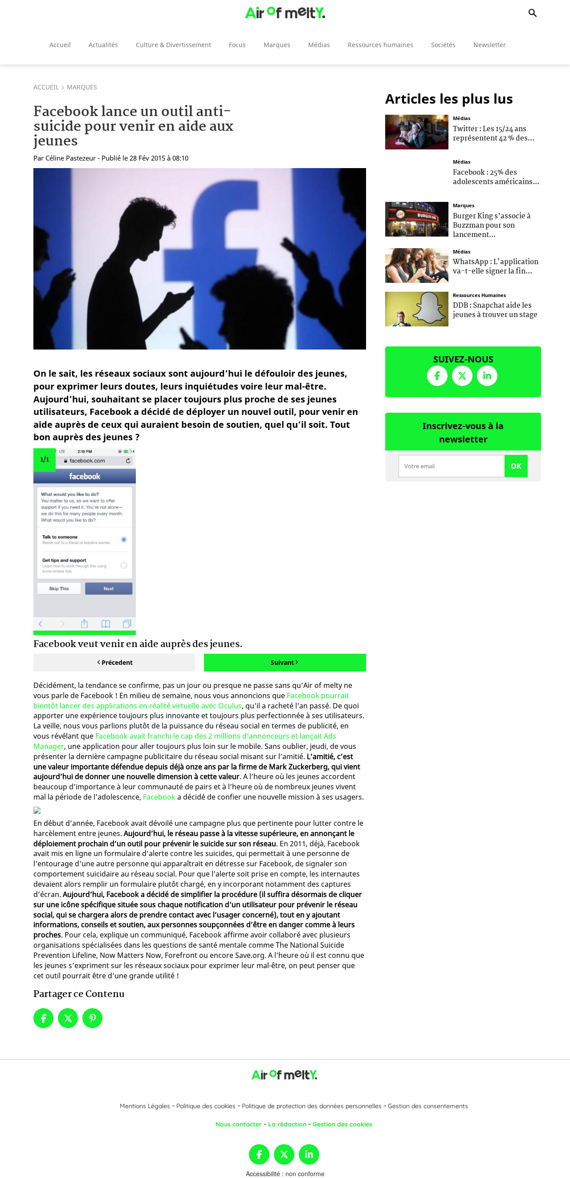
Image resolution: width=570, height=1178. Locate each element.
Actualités (103, 44)
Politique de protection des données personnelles (312, 1106)
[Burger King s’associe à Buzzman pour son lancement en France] (416, 218)
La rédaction (287, 1124)
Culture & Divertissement (173, 44)
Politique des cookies (206, 1106)
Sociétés (443, 44)
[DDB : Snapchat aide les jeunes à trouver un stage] (416, 307)
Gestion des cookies (342, 1124)
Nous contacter (239, 1124)
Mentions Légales (145, 1106)
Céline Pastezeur (70, 157)
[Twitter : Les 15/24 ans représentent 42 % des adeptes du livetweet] (416, 131)
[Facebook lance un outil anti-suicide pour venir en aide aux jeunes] (199, 259)
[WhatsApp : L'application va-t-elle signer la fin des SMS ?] (416, 264)
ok (516, 466)
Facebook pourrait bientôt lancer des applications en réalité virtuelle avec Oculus (191, 701)
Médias (319, 44)
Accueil (60, 44)
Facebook (159, 797)
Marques (277, 44)
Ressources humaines (380, 44)
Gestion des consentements (428, 1106)
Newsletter (489, 44)
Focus (237, 44)
